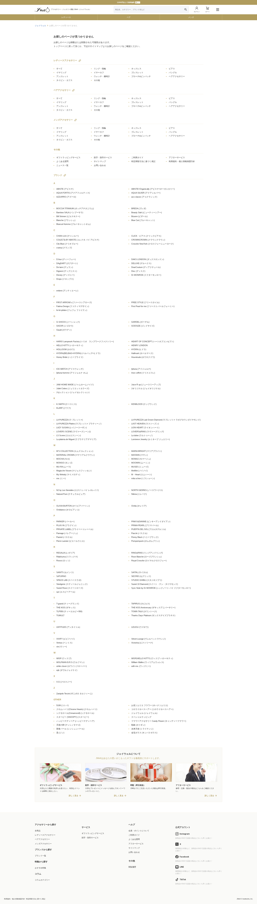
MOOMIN (140, 463)
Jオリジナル (145, 388)
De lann (64, 267)
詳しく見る (73, 796)
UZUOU (139, 627)
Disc (138, 271)
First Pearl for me (152, 306)
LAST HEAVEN (145, 423)
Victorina (142, 643)
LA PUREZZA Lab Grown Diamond (166, 420)
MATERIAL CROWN (75, 455)
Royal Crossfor (149, 560)
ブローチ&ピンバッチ (141, 76)
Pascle (139, 533)
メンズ (191, 17)
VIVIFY (65, 639)
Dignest (66, 271)
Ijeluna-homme (72, 373)
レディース (66, 17)
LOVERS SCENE (73, 431)
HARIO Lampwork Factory (85, 341)
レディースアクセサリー (65, 60)
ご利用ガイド (137, 157)
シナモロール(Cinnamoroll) (75, 713)
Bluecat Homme (73, 224)
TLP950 (69, 611)
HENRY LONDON (139, 345)
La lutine (141, 435)
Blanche (65, 220)
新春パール (70, 729)
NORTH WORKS (147, 490)
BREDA (138, 208)
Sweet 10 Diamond (154, 584)
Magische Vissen (73, 470)
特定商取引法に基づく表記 (143, 161)
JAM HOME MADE (75, 384)
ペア (129, 17)
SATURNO (61, 576)
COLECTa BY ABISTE (77, 240)
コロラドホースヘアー (152, 709)
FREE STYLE (145, 302)
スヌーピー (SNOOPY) (72, 717)
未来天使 (142, 729)
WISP (63, 658)
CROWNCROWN (148, 240)
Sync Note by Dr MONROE (161, 588)
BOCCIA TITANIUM (75, 208)
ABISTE (64, 189)
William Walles (147, 662)
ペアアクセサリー (62, 90)
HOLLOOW (65, 349)
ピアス (172, 68)
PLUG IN (66, 525)
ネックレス (136, 68)
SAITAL (139, 572)
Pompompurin (145, 541)
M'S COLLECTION (74, 451)
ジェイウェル (144, 713)
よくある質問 (62, 161)
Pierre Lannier (70, 541)
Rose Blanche (146, 557)
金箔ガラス (144, 732)
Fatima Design (72, 306)
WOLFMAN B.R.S (70, 662)
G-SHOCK (68, 322)
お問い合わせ (100, 165)
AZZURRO (66, 197)
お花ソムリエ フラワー (149, 705)
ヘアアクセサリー (177, 76)
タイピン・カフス (64, 80)
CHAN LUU (67, 236)
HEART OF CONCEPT (152, 341)
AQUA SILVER (145, 193)
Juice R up (146, 384)
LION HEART (145, 427)
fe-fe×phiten (71, 310)
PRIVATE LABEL (74, 529)
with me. (141, 666)
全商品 (37, 831)
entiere (67, 290)
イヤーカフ (99, 72)
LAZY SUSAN (71, 427)
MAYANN (139, 455)
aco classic (144, 197)
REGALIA (65, 553)
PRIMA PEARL (144, 525)
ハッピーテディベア (75, 721)
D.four (66, 259)
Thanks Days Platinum (153, 615)
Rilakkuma (67, 557)
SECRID (141, 576)
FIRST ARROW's (74, 302)
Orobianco (67, 510)
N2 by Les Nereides (77, 490)
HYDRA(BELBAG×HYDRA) (78, 353)
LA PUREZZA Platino (78, 423)
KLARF (63, 408)
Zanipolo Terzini (74, 693)
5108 (62, 705)
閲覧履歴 (132, 867)
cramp (64, 248)
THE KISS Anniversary (153, 607)
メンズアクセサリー (63, 120)
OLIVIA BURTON (73, 506)
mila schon (143, 478)
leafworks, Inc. (248, 899)
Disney (65, 275)
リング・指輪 (100, 68)
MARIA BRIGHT (146, 451)
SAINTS (64, 572)
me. (61, 478)
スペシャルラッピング (141, 717)
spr (65, 592)
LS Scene (68, 435)
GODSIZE (142, 326)
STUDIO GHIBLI (146, 580)
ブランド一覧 (40, 856)
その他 (97, 80)
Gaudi (63, 330)
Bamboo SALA (69, 212)
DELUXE (141, 263)
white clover (71, 666)
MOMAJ (141, 459)
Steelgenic (71, 584)
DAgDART (67, 263)
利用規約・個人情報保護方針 (182, 161)
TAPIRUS (140, 603)
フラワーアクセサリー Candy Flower (158, 721)
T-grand (67, 603)
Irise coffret (143, 373)
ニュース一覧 (62, 165)
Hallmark (142, 353)
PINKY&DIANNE (150, 521)
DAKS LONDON (147, 259)
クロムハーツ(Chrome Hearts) (76, 709)
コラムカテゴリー (42, 880)
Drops (65, 279)
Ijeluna (141, 369)
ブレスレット (137, 72)
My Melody (68, 474)
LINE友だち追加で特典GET (128, 2)
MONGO (64, 463)
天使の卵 (68, 725)
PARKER (65, 521)
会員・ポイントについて (138, 831)
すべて (59, 68)
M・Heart (141, 474)
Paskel (64, 537)
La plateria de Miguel (76, 439)
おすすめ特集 (40, 868)
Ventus (64, 643)
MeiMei (139, 470)
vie (61, 646)
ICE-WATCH (69, 369)
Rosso (63, 560)
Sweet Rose (69, 588)
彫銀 (138, 725)
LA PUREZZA (69, 420)
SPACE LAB (68, 580)
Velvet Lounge (148, 639)
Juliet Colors (72, 388)
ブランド (58, 175)
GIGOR (64, 326)
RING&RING (147, 553)
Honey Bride (69, 357)
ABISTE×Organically (153, 189)
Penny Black (144, 537)
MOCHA (63, 459)
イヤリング (61, 72)
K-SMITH (66, 404)
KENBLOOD (143, 404)
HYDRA (138, 349)
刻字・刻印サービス (103, 157)
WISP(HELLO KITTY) (152, 658)
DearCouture (145, 267)
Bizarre (139, 216)
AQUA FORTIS (73, 193)
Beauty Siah (146, 212)
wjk (66, 670)
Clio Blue (67, 244)
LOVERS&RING (147, 431)
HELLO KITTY (69, 345)
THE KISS (65, 607)
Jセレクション (72, 392)
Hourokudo (143, 357)
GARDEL (140, 322)
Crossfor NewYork (152, 244)
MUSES (139, 467)
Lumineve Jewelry (150, 439)
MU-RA (63, 467)
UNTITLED (68, 627)
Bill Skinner (68, 216)
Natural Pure (70, 494)
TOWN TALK (144, 611)
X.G (64, 682)
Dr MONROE (146, 275)
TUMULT (60, 615)
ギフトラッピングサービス (68, 157)
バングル (173, 72)
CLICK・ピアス (146, 236)
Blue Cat (143, 220)
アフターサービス (177, 157)
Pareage (67, 533)
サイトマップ (100, 161)
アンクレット (62, 76)
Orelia (138, 506)
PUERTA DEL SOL (148, 529)
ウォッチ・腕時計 (102, 76)
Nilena (139, 494)
